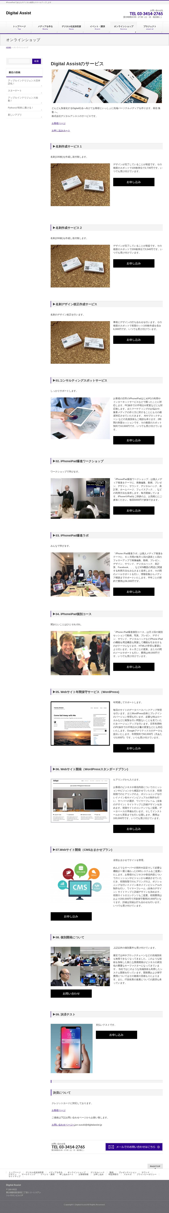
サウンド (146, 1172)
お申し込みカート (61, 130)
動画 (112, 1172)
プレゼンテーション (127, 1172)
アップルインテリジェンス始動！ (23, 99)
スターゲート (15, 90)
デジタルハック (97, 1172)
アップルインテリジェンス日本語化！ (24, 82)
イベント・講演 (47, 1174)
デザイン (13, 1174)
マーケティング (28, 1174)
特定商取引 (113, 1174)
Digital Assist (18, 13)
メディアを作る (56, 1172)
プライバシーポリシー (146, 1174)
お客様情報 (83, 1174)
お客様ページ (59, 123)
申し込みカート (66, 1174)
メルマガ (128, 1174)
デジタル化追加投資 (35, 1172)
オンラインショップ (76, 1172)
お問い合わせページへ (63, 1124)
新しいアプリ (15, 114)
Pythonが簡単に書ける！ (21, 107)
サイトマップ (14, 1176)
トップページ (15, 1172)
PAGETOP (155, 1166)
